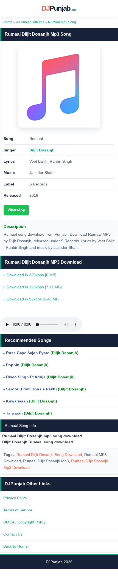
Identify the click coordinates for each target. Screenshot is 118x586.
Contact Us (13, 534)
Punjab (59, 8)
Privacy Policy (15, 498)
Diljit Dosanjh (42, 150)
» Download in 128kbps (32, 287)
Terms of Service (17, 510)
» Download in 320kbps (29, 275)
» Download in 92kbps (31, 299)
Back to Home (15, 546)
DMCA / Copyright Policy (24, 522)
